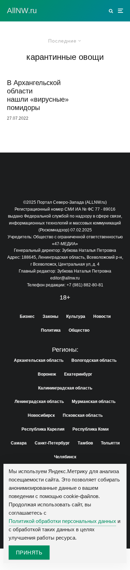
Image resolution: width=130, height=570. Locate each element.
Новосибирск (41, 415)
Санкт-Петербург (52, 443)
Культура (75, 316)
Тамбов (85, 443)
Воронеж (47, 374)
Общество (79, 330)
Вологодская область (93, 360)
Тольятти (110, 443)
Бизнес (27, 316)
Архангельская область (38, 360)
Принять (29, 552)
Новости (102, 316)
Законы (50, 316)
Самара (19, 443)
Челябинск (65, 456)
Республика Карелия (42, 429)
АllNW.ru (22, 11)
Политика (51, 330)
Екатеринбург (78, 374)
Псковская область (83, 415)
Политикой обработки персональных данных (62, 521)
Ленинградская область (39, 401)
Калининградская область (65, 388)
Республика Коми (90, 429)
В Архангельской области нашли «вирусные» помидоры (38, 95)
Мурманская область (93, 401)
